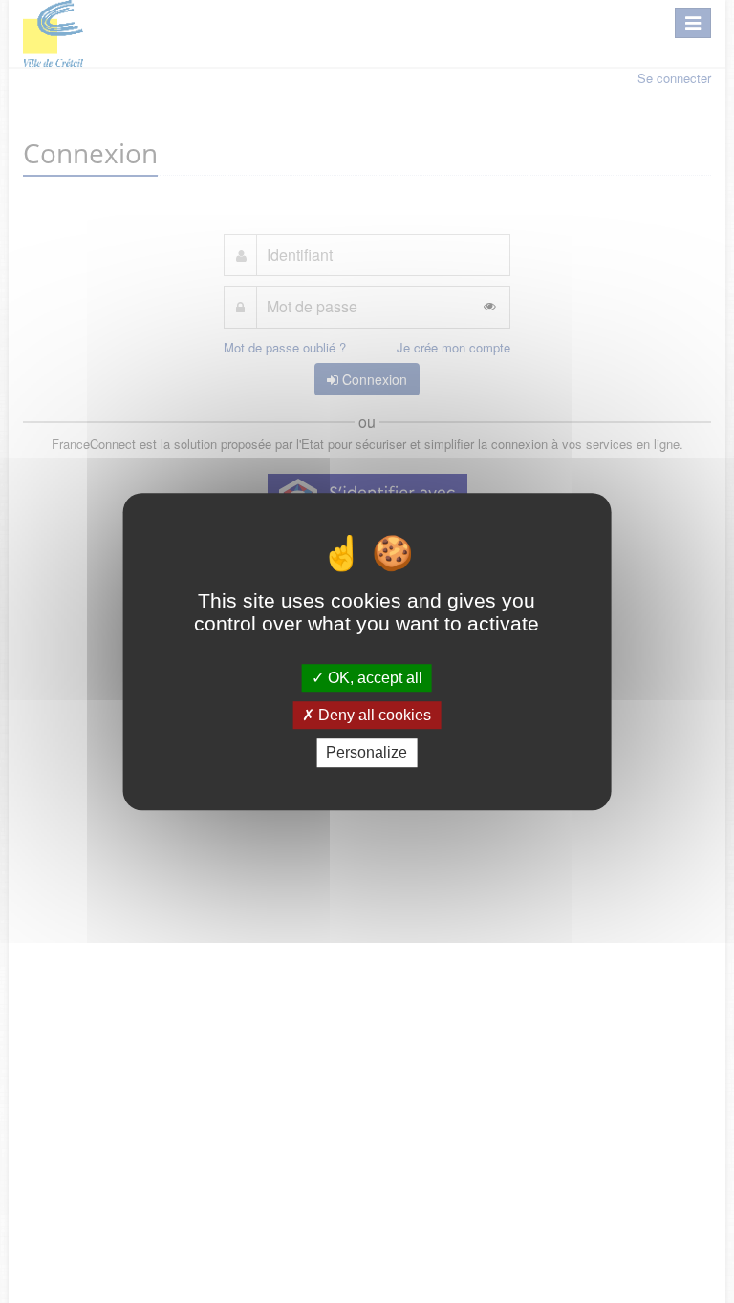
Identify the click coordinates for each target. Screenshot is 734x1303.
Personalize (366, 753)
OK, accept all (373, 678)
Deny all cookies (372, 715)
